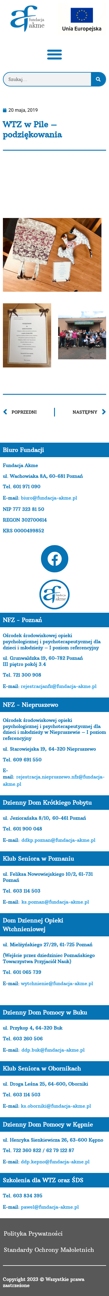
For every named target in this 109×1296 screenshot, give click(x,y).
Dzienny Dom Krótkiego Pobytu (47, 802)
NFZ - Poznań (22, 619)
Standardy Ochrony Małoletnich (49, 1249)
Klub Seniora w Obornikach (42, 1068)
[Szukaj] (98, 79)
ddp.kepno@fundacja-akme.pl (55, 1162)
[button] (54, 54)
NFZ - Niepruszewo (30, 704)
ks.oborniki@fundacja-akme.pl (56, 1106)
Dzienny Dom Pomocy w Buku (45, 1012)
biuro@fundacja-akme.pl (49, 498)
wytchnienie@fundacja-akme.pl (57, 983)
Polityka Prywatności (33, 1233)
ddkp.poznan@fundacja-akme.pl (58, 840)
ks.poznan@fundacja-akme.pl (55, 902)
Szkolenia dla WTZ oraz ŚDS (43, 1180)
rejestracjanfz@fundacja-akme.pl (59, 686)
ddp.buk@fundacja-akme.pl (53, 1050)
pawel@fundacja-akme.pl (50, 1207)
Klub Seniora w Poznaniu (38, 858)
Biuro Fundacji (23, 449)
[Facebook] (54, 558)
